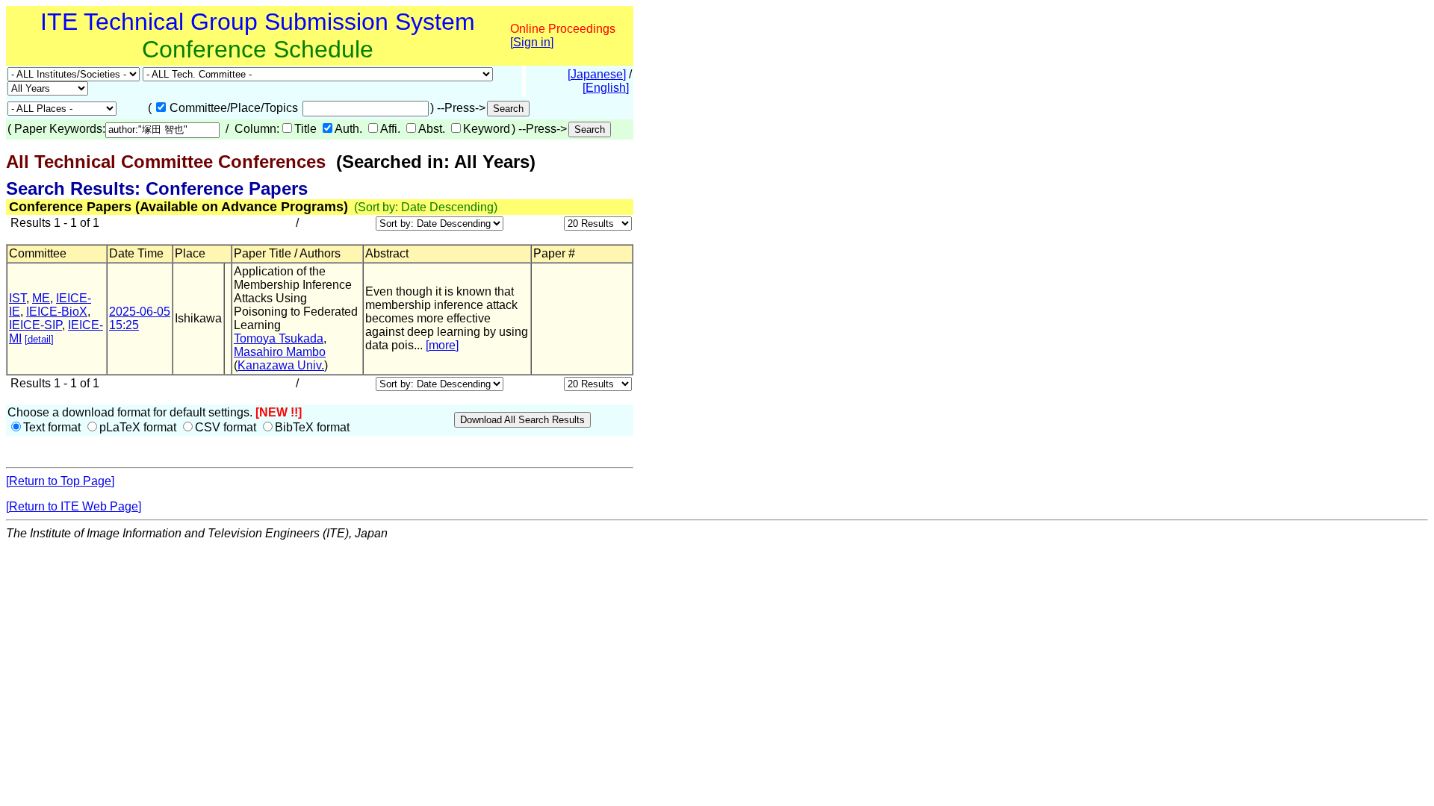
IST (17, 298)
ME (41, 298)
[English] (606, 87)
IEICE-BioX (56, 311)
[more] (442, 345)
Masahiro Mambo (280, 352)
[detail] (39, 339)
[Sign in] (531, 42)
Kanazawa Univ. (281, 365)
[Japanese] (597, 74)
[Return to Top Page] (60, 481)
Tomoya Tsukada (278, 338)
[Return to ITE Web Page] (73, 506)
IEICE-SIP (35, 325)
